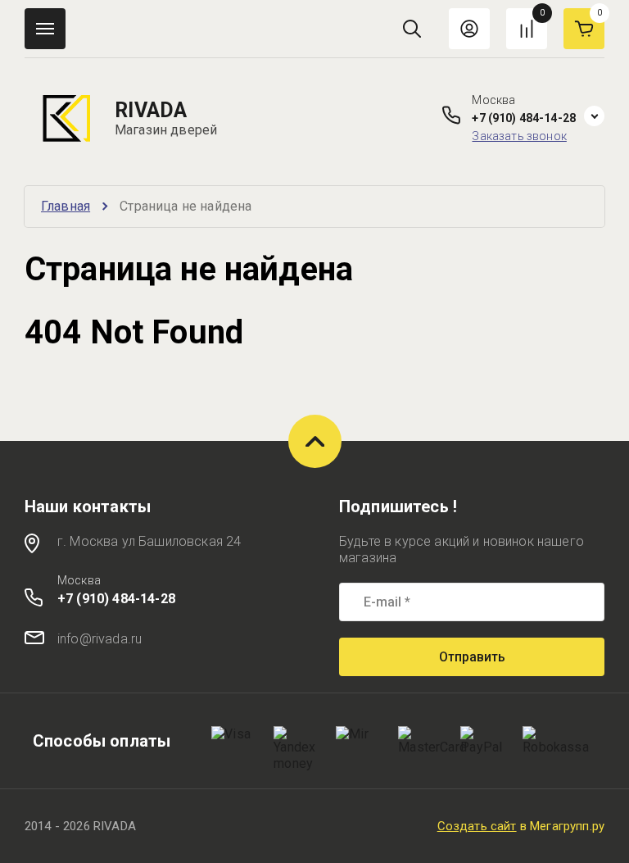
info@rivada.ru (99, 639)
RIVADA (151, 110)
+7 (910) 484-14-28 (524, 118)
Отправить (472, 657)
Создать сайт (477, 826)
